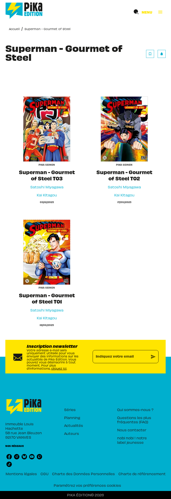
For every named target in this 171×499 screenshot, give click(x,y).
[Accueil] (24, 10)
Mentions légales (21, 473)
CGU (45, 473)
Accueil (14, 29)
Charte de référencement (142, 473)
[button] (156, 54)
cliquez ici (59, 368)
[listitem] (9, 456)
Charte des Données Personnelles (83, 473)
